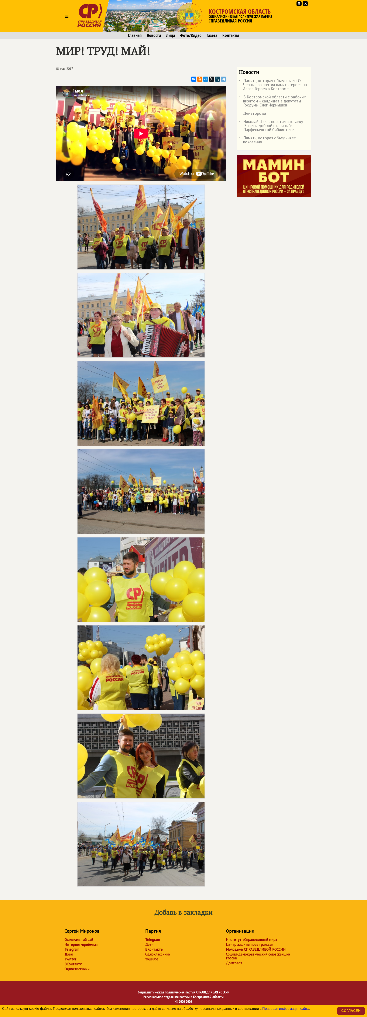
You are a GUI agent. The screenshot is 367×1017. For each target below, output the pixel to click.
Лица (170, 35)
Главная (135, 35)
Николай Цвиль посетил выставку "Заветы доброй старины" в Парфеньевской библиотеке (271, 126)
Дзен (69, 954)
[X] (211, 79)
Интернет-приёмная (81, 944)
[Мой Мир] (205, 79)
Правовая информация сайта (285, 1008)
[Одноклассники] (199, 79)
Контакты (230, 35)
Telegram (72, 949)
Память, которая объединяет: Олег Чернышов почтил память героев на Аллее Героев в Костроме (273, 85)
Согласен (351, 1011)
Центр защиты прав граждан (249, 944)
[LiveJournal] (217, 79)
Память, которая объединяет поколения (267, 140)
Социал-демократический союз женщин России (258, 956)
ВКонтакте (73, 964)
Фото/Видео (191, 35)
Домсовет (234, 963)
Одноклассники (77, 969)
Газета (212, 35)
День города (252, 114)
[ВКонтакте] (193, 79)
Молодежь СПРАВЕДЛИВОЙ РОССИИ (256, 949)
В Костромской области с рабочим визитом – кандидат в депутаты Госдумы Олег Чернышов (272, 101)
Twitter (70, 959)
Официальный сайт (80, 939)
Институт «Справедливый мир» (251, 939)
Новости (154, 35)
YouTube (151, 959)
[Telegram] (223, 79)
